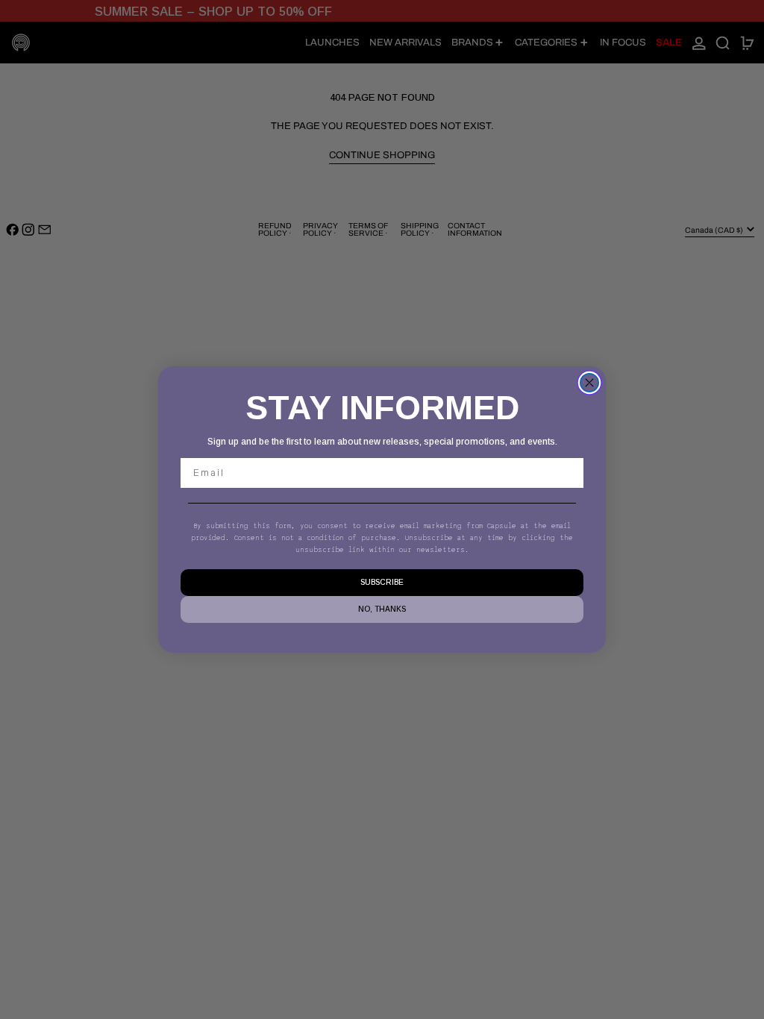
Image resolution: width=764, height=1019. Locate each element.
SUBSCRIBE (382, 582)
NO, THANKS (382, 609)
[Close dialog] (589, 383)
